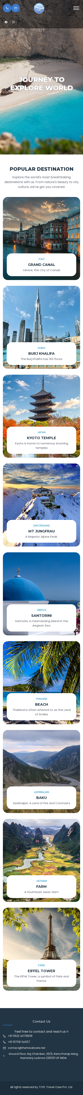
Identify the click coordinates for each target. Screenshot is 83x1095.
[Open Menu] (76, 8)
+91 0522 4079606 (20, 1036)
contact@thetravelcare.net (26, 1048)
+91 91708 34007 (19, 1042)
